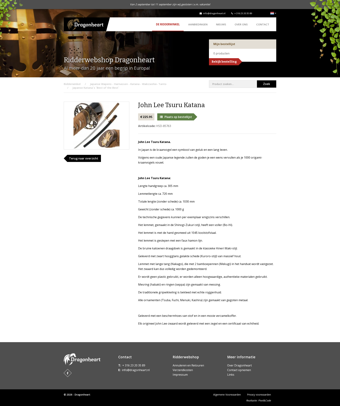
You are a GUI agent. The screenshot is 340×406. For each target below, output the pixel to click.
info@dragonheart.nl (214, 13)
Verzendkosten (183, 370)
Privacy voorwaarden (259, 394)
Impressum (180, 375)
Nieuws (221, 24)
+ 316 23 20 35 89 (243, 13)
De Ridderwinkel (168, 24)
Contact (262, 24)
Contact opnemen (239, 370)
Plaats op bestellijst (178, 117)
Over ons (241, 24)
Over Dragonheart (239, 365)
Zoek (266, 84)
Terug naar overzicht (83, 158)
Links (230, 375)
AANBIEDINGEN (198, 24)
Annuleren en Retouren (188, 365)
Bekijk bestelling (224, 61)
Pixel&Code (264, 400)
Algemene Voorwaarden (227, 394)
